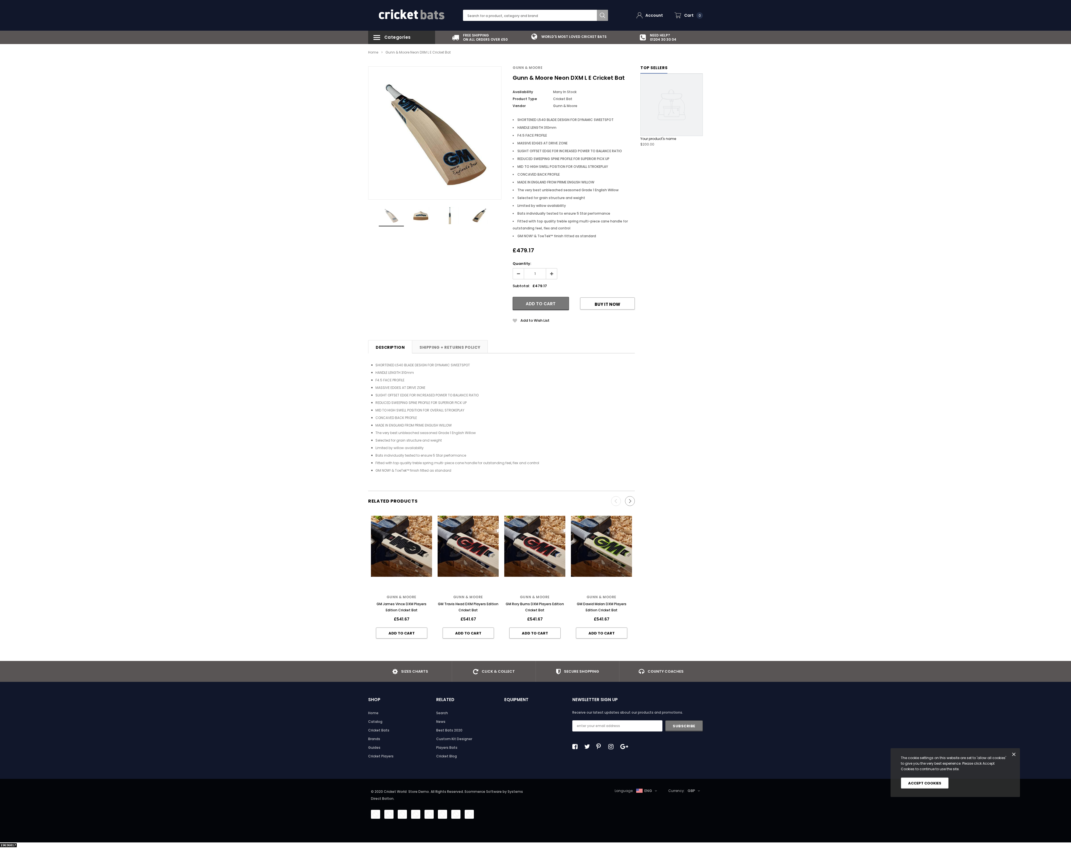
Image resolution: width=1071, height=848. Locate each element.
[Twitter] (588, 746)
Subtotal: (521, 286)
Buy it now (607, 304)
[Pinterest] (600, 746)
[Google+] (624, 746)
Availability (523, 91)
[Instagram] (612, 746)
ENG (648, 790)
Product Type (525, 98)
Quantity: (522, 263)
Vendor (519, 105)
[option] (479, 37)
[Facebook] (576, 746)
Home (373, 52)
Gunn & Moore (527, 67)
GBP (691, 790)
